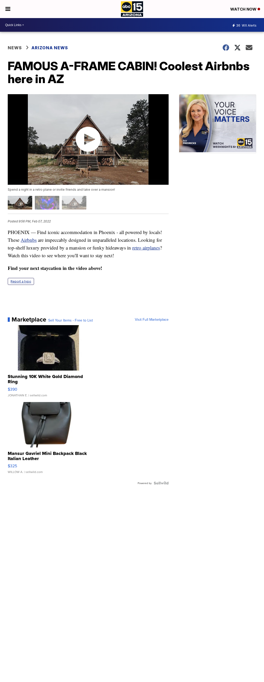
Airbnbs (29, 240)
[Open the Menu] (8, 9)
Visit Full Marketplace (152, 319)
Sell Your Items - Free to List (70, 320)
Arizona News (49, 47)
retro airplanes (146, 247)
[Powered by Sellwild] (161, 483)
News (15, 47)
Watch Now (244, 9)
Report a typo (21, 281)
